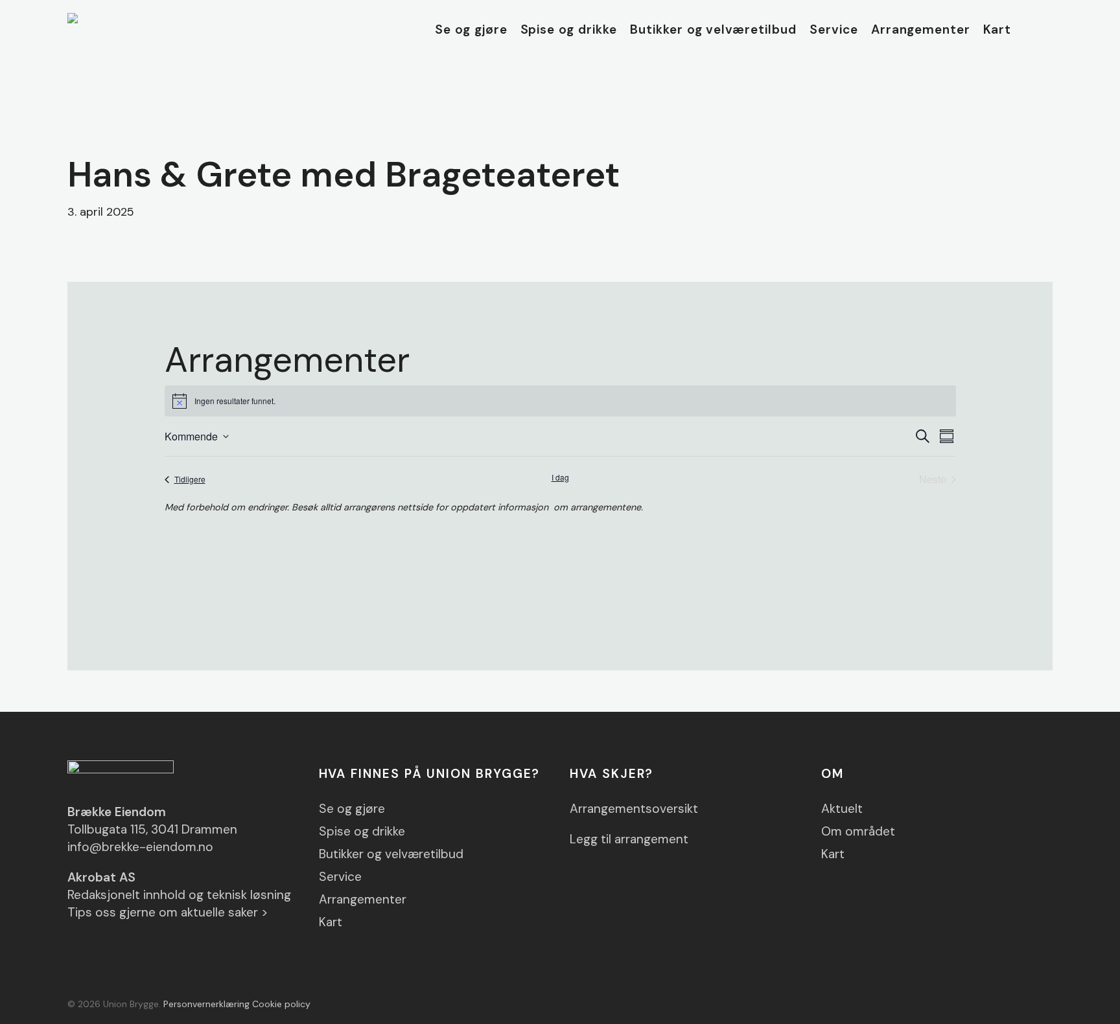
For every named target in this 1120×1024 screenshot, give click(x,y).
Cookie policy (281, 1004)
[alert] (560, 400)
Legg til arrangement (629, 839)
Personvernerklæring (206, 1004)
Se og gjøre (352, 809)
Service (340, 877)
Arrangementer (362, 899)
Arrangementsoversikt (634, 809)
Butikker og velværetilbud (391, 854)
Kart (330, 922)
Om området (858, 831)
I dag (560, 477)
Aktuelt (842, 809)
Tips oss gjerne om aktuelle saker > (167, 912)
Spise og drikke (362, 831)
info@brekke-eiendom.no (140, 847)
